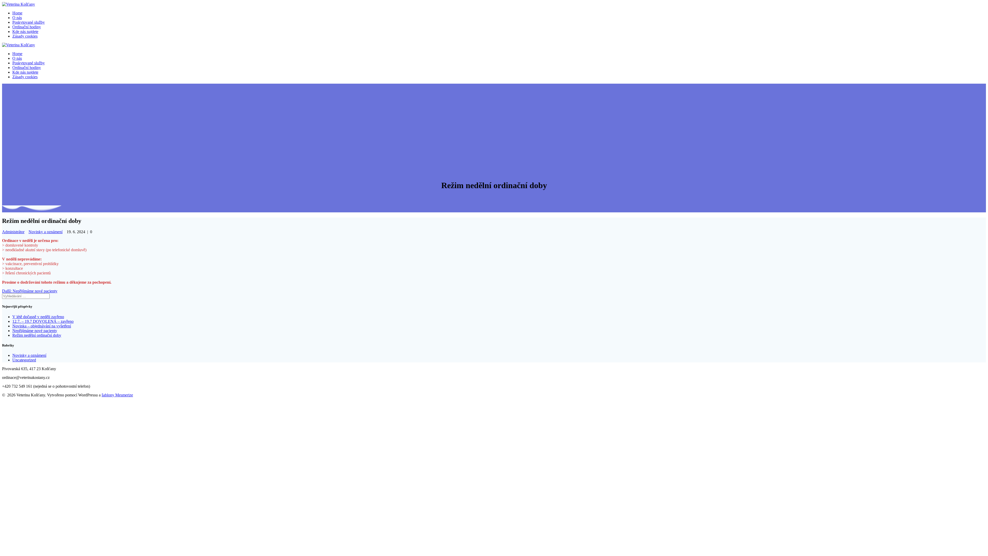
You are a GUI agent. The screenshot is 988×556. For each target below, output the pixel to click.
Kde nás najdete (25, 31)
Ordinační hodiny (26, 27)
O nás (17, 17)
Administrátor (13, 232)
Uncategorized (24, 360)
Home (17, 13)
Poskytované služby (28, 22)
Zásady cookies (25, 36)
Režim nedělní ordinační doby (36, 335)
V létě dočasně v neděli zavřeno (38, 317)
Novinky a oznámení (46, 232)
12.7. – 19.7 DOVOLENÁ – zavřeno (43, 321)
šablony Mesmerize (117, 395)
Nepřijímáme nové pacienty (34, 330)
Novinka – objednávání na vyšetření (41, 326)
